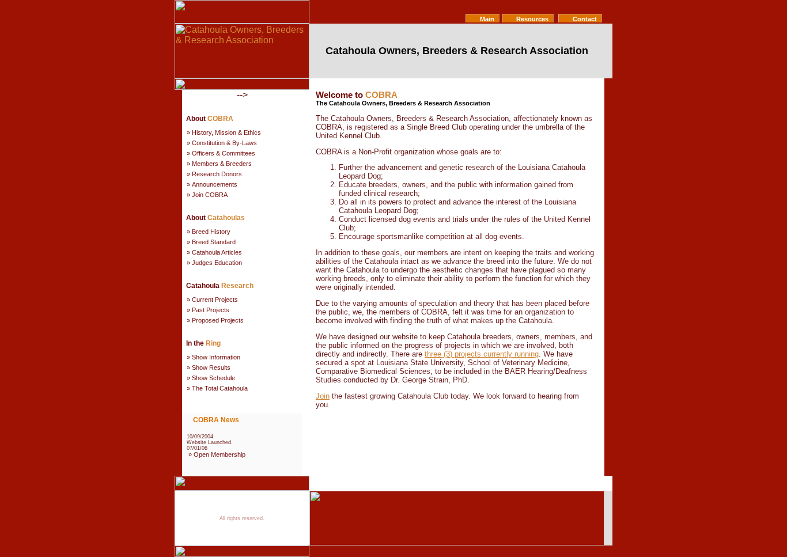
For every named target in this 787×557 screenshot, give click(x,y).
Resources (531, 19)
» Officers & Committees (221, 153)
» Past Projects (208, 309)
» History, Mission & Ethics (224, 132)
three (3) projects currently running (482, 354)
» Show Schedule (211, 377)
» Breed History (208, 231)
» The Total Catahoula (217, 388)
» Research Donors (214, 173)
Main (486, 19)
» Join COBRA (207, 194)
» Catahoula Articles (214, 252)
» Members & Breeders (219, 163)
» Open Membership (216, 454)
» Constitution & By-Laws (222, 142)
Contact (584, 19)
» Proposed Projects (215, 320)
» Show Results (208, 367)
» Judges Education (214, 262)
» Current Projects (212, 299)
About (453, 484)
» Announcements (212, 184)
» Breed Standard (211, 241)
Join (323, 396)
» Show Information (213, 357)
